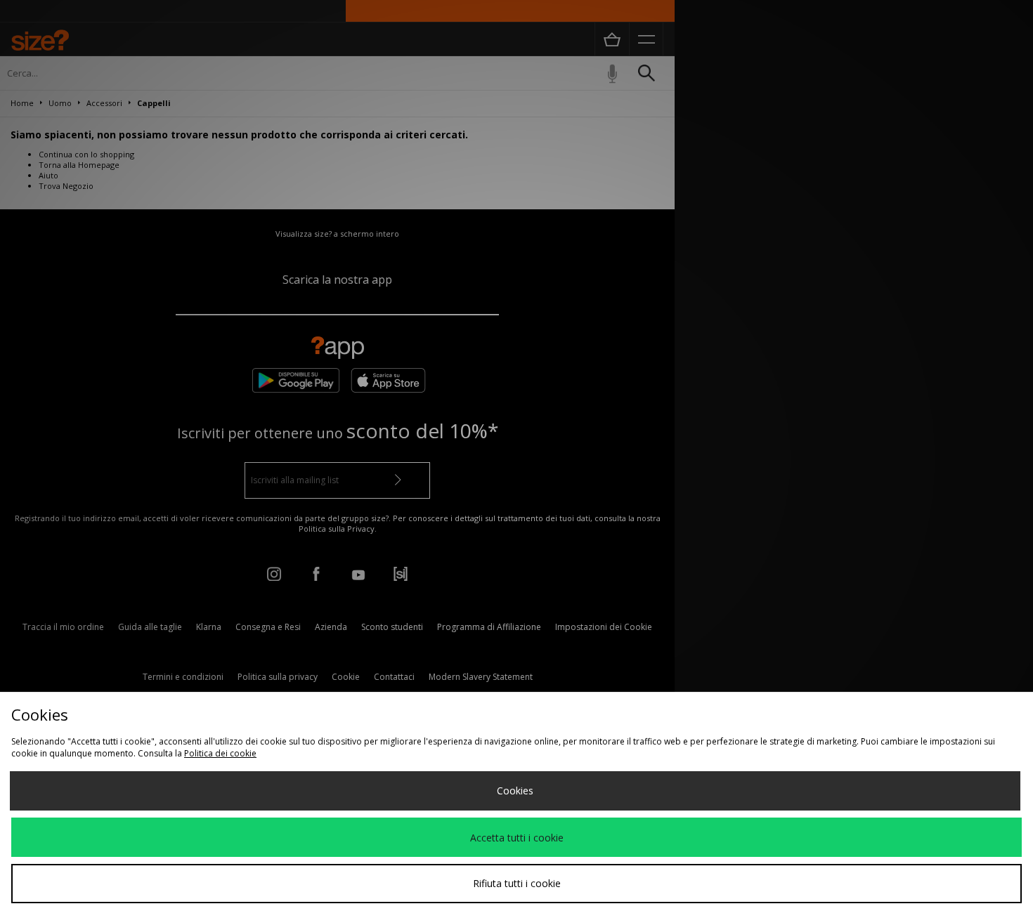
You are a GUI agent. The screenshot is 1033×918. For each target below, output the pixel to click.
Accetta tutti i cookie (517, 837)
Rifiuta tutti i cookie (517, 883)
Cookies (515, 790)
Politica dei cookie (220, 753)
